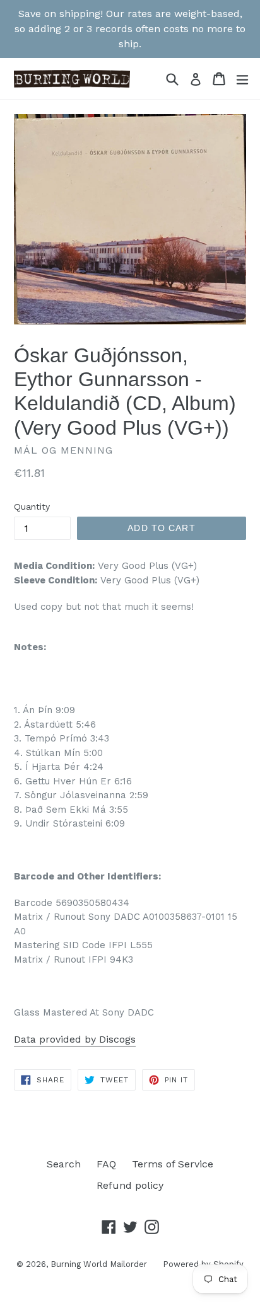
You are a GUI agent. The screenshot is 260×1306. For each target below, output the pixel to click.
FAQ (106, 1164)
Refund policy (130, 1185)
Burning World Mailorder (98, 1264)
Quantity (32, 506)
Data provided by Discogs (75, 1039)
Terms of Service (172, 1164)
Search (64, 1164)
